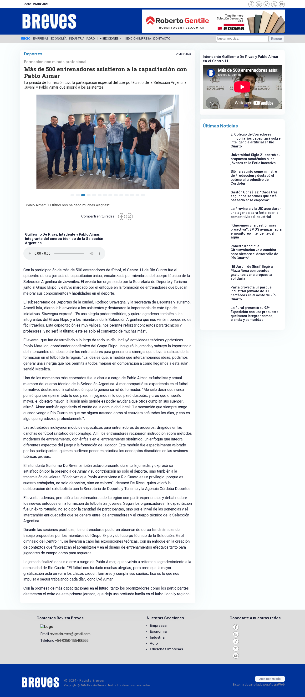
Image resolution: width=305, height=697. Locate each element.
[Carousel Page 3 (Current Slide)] (83, 195)
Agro (154, 643)
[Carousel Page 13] (137, 195)
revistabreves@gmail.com (70, 634)
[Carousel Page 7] (105, 195)
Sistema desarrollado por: (259, 684)
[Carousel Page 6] (100, 195)
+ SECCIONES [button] (109, 38)
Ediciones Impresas (166, 649)
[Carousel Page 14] (143, 195)
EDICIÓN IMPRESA (138, 38)
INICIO (25, 38)
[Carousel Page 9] (116, 195)
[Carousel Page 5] (94, 195)
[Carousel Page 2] (78, 195)
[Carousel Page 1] (72, 195)
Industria (157, 637)
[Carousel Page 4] (89, 195)
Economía (158, 631)
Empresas (158, 625)
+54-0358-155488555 (71, 640)
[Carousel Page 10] (121, 195)
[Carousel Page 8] (110, 195)
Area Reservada (270, 679)
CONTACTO (161, 38)
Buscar (276, 39)
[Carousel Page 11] (126, 195)
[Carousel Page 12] (132, 195)
